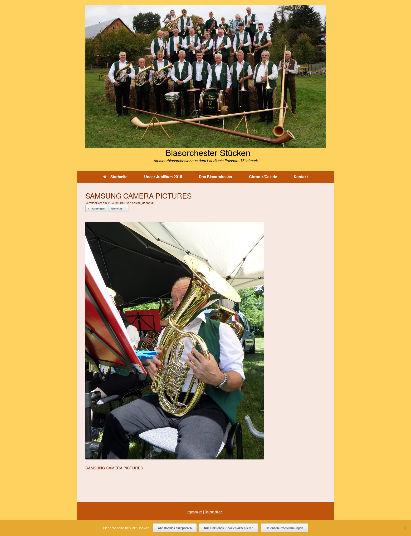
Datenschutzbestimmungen (284, 528)
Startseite (118, 176)
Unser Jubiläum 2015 (163, 176)
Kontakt (301, 176)
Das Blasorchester (215, 176)
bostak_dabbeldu (143, 203)
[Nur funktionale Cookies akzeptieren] (405, 528)
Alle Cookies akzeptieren (175, 528)
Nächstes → (118, 208)
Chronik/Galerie (263, 176)
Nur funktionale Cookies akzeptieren (228, 528)
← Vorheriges (96, 208)
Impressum (194, 511)
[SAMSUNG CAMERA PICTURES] (174, 458)
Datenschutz (213, 511)
